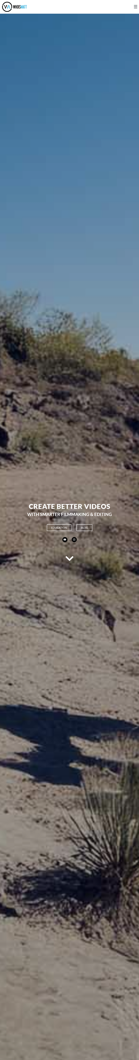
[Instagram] (74, 539)
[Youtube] (64, 539)
